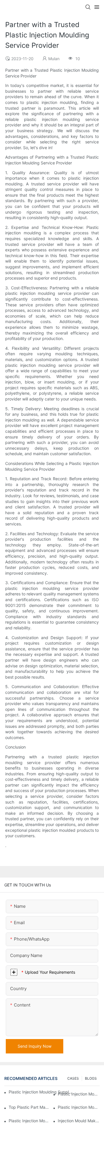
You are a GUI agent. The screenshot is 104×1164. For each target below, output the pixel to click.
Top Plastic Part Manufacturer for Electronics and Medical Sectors (30, 1107)
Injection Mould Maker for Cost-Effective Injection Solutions (79, 1120)
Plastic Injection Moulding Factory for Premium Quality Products (79, 1093)
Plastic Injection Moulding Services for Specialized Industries (30, 1120)
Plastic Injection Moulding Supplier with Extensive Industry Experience (41, 1091)
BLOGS (91, 1078)
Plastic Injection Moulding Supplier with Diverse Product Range (79, 1107)
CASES (73, 1078)
